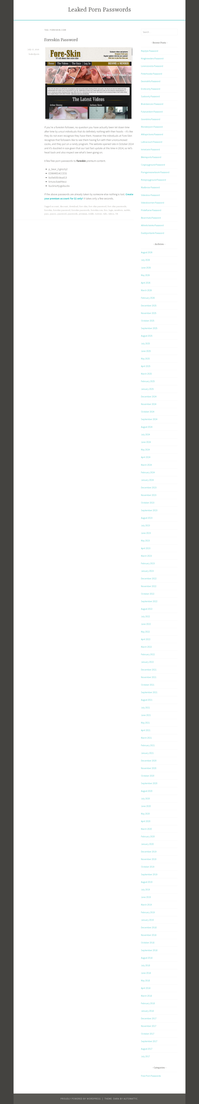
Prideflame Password (151, 210)
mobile (127, 210)
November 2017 (148, 1025)
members (118, 210)
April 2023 (145, 548)
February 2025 (148, 381)
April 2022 (145, 639)
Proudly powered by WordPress (81, 1098)
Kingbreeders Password (152, 58)
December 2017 (148, 1018)
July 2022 (145, 616)
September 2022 (149, 601)
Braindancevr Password (152, 103)
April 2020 (145, 821)
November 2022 (148, 586)
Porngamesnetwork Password (155, 172)
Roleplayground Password (153, 179)
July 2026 (145, 259)
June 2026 (146, 267)
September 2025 (149, 328)
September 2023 (149, 510)
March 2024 (146, 464)
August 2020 (146, 790)
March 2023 (146, 555)
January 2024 (147, 479)
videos (111, 214)
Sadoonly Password (150, 96)
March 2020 (146, 828)
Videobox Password (150, 195)
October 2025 (147, 320)
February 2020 (148, 836)
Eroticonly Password (150, 88)
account (55, 206)
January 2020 (147, 844)
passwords (73, 214)
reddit (91, 214)
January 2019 (147, 919)
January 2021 (147, 753)
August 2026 (146, 252)
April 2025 (145, 366)
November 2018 (148, 935)
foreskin (48, 210)
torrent (98, 214)
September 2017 (149, 1041)
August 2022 (146, 608)
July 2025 (145, 343)
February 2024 (148, 472)
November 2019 (148, 859)
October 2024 (147, 411)
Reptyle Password (149, 50)
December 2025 (148, 305)
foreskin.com (97, 210)
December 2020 (148, 760)
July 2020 (145, 798)
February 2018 (148, 1003)
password (61, 214)
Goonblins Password (150, 119)
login (111, 210)
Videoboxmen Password (152, 202)
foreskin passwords (80, 210)
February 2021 (148, 745)
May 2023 (145, 540)
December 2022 (148, 578)
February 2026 (148, 297)
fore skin (83, 206)
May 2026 (145, 275)
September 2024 (149, 419)
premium (83, 214)
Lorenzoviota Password (152, 66)
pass (46, 214)
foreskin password (61, 210)
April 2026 (145, 282)
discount (64, 206)
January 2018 (147, 1010)
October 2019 (147, 866)
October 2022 (147, 593)
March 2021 (146, 737)
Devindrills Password (150, 81)
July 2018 (145, 965)
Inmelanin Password (150, 149)
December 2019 (148, 851)
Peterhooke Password (151, 73)
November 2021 (148, 677)
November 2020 (148, 768)
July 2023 (145, 525)
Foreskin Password (61, 40)
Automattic (131, 1098)
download (73, 206)
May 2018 (145, 980)
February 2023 (148, 563)
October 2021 (147, 684)
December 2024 (148, 396)
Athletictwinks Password (152, 225)
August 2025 (146, 335)
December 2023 (148, 487)
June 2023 (146, 533)
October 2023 (147, 502)
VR (116, 214)
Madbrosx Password (150, 187)
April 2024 (145, 457)
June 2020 (146, 806)
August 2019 (146, 881)
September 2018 (149, 950)
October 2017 (147, 1033)
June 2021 (146, 715)
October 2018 (147, 942)
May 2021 (145, 722)
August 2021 (146, 699)
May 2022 (145, 631)
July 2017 (145, 1056)
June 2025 (146, 351)
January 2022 (147, 661)
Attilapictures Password (152, 134)
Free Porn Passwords (151, 1075)
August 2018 (146, 957)
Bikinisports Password (151, 157)
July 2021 (145, 707)
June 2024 (146, 442)
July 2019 (145, 889)
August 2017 (146, 1048)
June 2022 (146, 623)
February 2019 (148, 912)
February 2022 (148, 654)
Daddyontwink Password (152, 233)
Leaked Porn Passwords (99, 10)
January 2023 (147, 570)
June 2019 (146, 897)
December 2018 (148, 927)
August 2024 (146, 426)
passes (53, 214)
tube (105, 214)
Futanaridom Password (152, 111)
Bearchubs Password (151, 217)
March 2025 (146, 373)
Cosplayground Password (153, 164)
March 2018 (146, 995)
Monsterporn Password (152, 126)
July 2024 (145, 434)
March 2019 (146, 904)
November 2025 (148, 313)
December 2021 (148, 669)
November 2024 (148, 404)
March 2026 (146, 290)
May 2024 (145, 449)
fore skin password (97, 206)
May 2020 (145, 813)
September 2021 (149, 692)
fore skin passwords (117, 206)
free (106, 210)
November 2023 (148, 495)
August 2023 (146, 517)
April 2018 (145, 988)
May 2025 (145, 358)
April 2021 (145, 730)
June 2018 (146, 972)
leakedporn (34, 54)
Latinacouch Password (151, 141)
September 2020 (149, 783)
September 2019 (149, 874)
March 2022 (146, 646)
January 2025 (147, 388)
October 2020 (147, 775)
